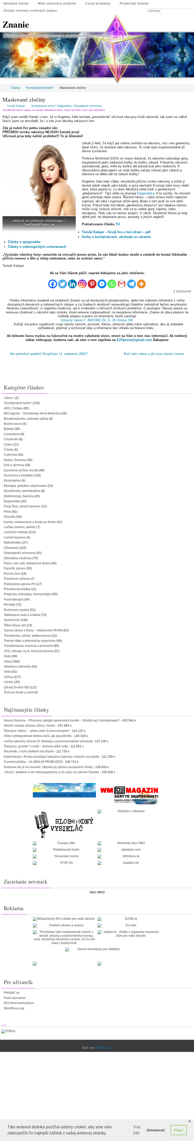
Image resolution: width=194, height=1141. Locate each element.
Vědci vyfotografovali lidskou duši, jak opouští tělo (38, 735)
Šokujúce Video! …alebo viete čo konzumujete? (36, 730)
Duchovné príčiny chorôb (21, 469)
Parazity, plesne (15, 567)
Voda (7, 671)
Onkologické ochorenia (87, 105)
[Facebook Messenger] (102, 281)
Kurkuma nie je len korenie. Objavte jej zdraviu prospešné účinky (48, 766)
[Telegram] (131, 281)
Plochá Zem (12, 573)
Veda (7, 655)
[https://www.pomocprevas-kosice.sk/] (64, 789)
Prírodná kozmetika (17, 588)
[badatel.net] (129, 862)
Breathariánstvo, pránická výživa (26, 418)
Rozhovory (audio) (16, 609)
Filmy (7, 511)
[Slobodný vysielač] (64, 823)
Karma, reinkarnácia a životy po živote (30, 521)
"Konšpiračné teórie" (40, 88)
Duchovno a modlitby (18, 474)
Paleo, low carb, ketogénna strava (27, 562)
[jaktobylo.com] (129, 849)
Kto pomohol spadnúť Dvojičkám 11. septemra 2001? (48, 353)
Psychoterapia (13, 598)
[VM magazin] (129, 794)
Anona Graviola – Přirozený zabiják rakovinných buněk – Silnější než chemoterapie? (62, 720)
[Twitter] (62, 281)
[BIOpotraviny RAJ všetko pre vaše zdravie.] (64, 918)
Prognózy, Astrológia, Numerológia (27, 593)
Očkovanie (11, 547)
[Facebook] (52, 281)
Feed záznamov (15, 997)
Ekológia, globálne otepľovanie (25, 485)
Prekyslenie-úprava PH (20, 583)
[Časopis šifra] (64, 842)
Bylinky (9, 428)
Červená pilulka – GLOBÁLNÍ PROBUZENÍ (33, 761)
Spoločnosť (12, 619)
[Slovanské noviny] (64, 856)
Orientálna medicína (18, 557)
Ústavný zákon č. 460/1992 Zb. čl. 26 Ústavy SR (97, 320)
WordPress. (103, 1047)
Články (15, 88)
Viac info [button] (137, 1130)
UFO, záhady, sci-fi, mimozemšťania (28, 650)
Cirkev (8, 444)
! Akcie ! (9, 397)
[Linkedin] (72, 281)
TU (117, 224)
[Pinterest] (92, 281)
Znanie (16, 24)
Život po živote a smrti (18, 691)
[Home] (3, 88)
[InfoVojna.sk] (129, 856)
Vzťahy (9, 681)
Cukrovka (10, 454)
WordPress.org (14, 1007)
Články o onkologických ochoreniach (37, 247)
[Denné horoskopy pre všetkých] (96, 949)
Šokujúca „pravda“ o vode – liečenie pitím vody (36, 745)
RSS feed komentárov (19, 1002)
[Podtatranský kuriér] (64, 849)
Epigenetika (64, 105)
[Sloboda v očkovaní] (129, 811)
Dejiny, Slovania (15, 459)
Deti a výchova (14, 464)
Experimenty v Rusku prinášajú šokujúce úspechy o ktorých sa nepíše (51, 756)
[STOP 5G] (64, 862)
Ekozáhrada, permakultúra (22, 490)
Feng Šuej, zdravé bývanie (22, 506)
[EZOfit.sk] (129, 918)
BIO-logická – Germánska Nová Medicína (32, 412)
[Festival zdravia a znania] (64, 925)
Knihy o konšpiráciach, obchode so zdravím (116, 237)
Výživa (8, 676)
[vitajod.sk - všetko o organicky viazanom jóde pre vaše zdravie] (129, 933)
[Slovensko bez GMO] (129, 842)
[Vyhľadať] (190, 11)
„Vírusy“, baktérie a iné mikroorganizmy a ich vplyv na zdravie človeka (51, 771)
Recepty (9, 604)
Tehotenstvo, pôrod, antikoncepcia (27, 635)
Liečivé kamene (15, 536)
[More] (141, 281)
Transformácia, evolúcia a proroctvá (28, 645)
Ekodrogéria (12, 480)
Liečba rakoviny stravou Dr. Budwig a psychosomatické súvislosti (48, 740)
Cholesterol (12, 433)
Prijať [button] (178, 1130)
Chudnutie (11, 438)
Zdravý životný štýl (16, 686)
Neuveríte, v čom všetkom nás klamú (29, 750)
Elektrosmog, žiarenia (19, 495)
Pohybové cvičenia (17, 578)
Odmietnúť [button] (156, 1130)
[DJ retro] (129, 925)
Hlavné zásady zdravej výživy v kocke (29, 725)
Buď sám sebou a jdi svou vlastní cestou (154, 353)
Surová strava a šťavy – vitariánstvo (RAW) (33, 629)
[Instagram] (82, 281)
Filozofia (9, 516)
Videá (8, 661)
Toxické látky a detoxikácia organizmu (30, 640)
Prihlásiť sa (11, 992)
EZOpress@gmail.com (134, 340)
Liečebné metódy (16, 531)
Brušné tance (13, 423)
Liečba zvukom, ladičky (20, 526)
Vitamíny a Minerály (17, 666)
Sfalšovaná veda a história (22, 614)
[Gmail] (121, 281)
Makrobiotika (12, 542)
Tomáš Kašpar (16, 105)
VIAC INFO (97, 891)
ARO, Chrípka (13, 407)
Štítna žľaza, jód (15, 624)
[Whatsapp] (111, 281)
